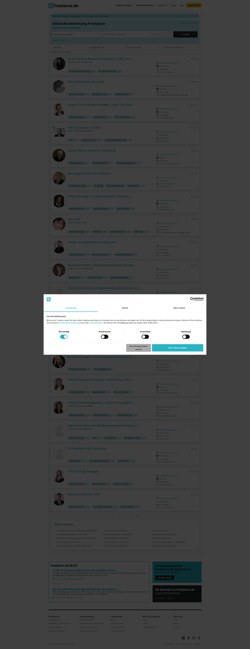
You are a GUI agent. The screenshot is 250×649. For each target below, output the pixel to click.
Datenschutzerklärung (69, 323)
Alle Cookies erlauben (177, 348)
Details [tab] (125, 308)
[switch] (105, 337)
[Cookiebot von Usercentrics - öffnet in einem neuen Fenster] (192, 299)
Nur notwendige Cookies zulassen (139, 347)
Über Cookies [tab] (179, 308)
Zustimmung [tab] (70, 308)
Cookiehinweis (96, 323)
